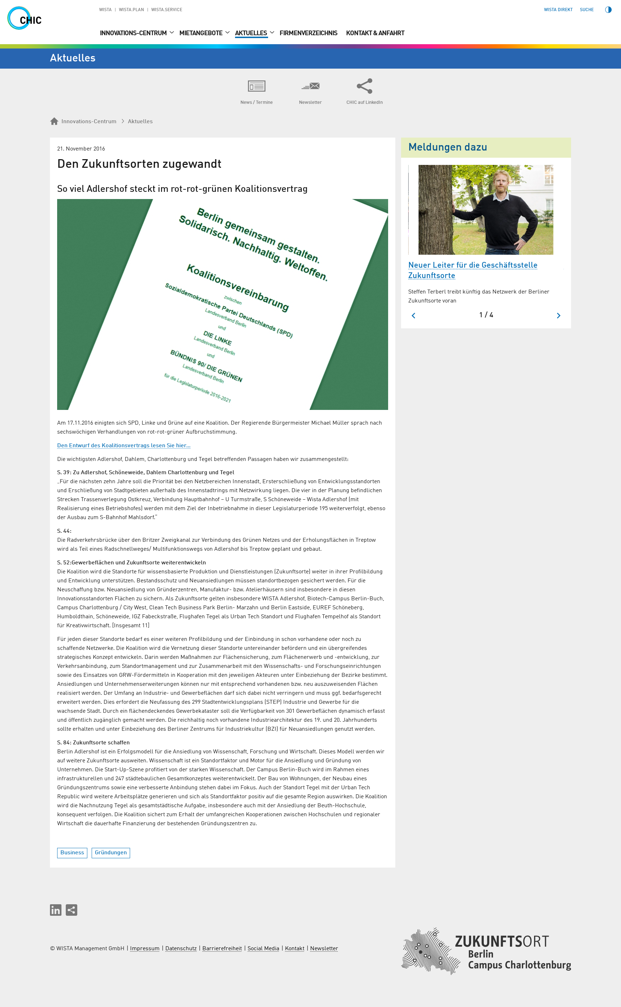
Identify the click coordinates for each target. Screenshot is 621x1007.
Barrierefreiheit (222, 949)
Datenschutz (181, 949)
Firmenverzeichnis (308, 33)
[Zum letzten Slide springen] (413, 315)
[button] (56, 910)
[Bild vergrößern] (222, 304)
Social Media (263, 949)
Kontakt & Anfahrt (375, 33)
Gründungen (111, 853)
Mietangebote (201, 33)
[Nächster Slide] (558, 315)
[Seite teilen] (71, 910)
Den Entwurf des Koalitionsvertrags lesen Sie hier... (123, 446)
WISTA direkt (558, 10)
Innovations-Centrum (134, 33)
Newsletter (324, 949)
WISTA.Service (166, 10)
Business (72, 853)
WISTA (105, 10)
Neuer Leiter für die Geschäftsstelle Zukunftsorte (473, 271)
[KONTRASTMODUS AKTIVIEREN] (608, 9)
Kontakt (294, 949)
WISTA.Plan (131, 10)
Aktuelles (251, 33)
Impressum (145, 949)
